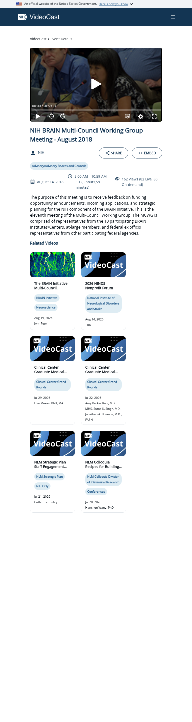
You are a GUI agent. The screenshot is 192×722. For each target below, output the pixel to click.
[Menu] (173, 16)
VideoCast (38, 38)
